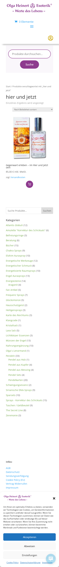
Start (8, 86)
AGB (8, 468)
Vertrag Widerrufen (16, 483)
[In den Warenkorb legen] (29, 184)
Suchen (47, 210)
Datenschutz (13, 472)
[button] (54, 498)
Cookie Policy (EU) (15, 479)
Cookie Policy (13, 562)
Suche (30, 64)
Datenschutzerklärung (30, 562)
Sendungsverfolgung (17, 475)
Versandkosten (17, 177)
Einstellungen (29, 555)
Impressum (12, 487)
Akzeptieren (29, 537)
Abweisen (29, 546)
